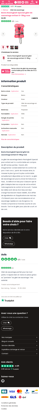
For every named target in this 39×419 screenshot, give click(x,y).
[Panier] (36, 2)
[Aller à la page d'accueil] (21, 2)
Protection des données (9, 406)
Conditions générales (8, 403)
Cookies (4, 409)
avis (16, 21)
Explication (15, 91)
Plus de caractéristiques (10, 139)
